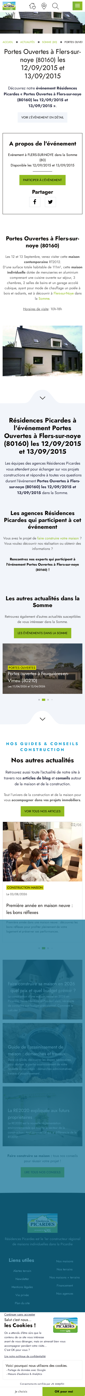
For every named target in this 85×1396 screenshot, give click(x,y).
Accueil (8, 42)
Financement (65, 1285)
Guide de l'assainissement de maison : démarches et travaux (36, 1050)
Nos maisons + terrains (64, 1277)
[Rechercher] (55, 6)
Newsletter (22, 1279)
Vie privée (22, 1295)
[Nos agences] (44, 6)
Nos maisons (64, 1261)
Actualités (27, 42)
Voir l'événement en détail (42, 117)
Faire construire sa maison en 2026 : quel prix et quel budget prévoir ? (42, 987)
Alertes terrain (22, 1271)
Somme (44, 298)
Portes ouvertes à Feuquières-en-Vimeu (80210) (38, 677)
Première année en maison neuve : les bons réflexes (39, 908)
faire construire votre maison (58, 538)
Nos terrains (65, 1269)
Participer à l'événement (42, 180)
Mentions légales (22, 1287)
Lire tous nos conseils (42, 1172)
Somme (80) (49, 42)
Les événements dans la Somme (43, 633)
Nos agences (64, 1293)
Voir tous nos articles (42, 811)
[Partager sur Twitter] (50, 202)
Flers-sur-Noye (64, 293)
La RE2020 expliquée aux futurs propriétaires (38, 1114)
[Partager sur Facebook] (34, 202)
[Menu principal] (77, 6)
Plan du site (22, 1303)
